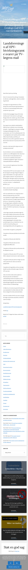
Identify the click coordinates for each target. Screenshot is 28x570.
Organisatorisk (6, 385)
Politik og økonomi (7, 388)
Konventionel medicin (7, 367)
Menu (24, 4)
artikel (4, 316)
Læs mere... (14, 484)
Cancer (4, 346)
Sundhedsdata (6, 397)
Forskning (5, 355)
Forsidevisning (6, 352)
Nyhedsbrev (5, 382)
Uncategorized (6, 406)
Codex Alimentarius (7, 349)
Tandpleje (5, 400)
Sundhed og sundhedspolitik (9, 394)
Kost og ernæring (6, 370)
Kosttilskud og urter (7, 373)
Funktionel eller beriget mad (9, 361)
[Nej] (26, 562)
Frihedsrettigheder (7, 358)
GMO (4, 364)
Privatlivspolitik (14, 567)
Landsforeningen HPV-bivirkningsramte (12, 307)
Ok (10, 563)
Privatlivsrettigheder (7, 391)
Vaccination (5, 409)
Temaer (4, 403)
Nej (17, 563)
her (7, 310)
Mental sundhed (6, 376)
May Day (17, 551)
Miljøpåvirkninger (7, 379)
